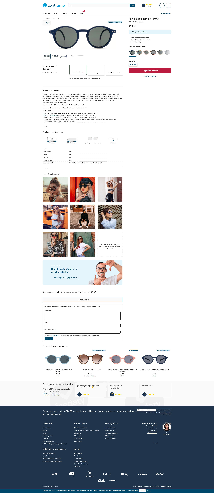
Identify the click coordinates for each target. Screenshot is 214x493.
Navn (46, 322)
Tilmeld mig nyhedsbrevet (163, 410)
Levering (45, 433)
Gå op (56, 486)
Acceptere (142, 491)
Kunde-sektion (78, 441)
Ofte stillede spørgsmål (80, 428)
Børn (54, 18)
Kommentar (48, 310)
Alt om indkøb (47, 428)
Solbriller (48, 18)
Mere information (132, 491)
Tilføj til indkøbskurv (150, 70)
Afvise (148, 491)
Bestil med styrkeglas (150, 76)
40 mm (134, 65)
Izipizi (58, 18)
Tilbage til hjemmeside (48, 486)
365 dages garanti (79, 438)
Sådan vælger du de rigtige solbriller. (65, 278)
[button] (47, 56)
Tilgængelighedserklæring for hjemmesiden (86, 430)
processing (55, 335)
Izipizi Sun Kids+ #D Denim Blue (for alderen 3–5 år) (154, 370)
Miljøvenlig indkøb (110, 438)
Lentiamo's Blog (78, 458)
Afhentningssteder (48, 436)
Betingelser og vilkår (48, 441)
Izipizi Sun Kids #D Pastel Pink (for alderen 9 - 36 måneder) (122, 370)
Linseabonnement (110, 428)
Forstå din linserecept (49, 453)
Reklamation (77, 433)
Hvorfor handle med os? (81, 464)
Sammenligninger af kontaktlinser (52, 461)
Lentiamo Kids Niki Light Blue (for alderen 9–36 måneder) (58, 370)
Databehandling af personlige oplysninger (54, 444)
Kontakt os (77, 466)
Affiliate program (110, 436)
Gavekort (45, 438)
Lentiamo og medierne (80, 461)
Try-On (48, 23)
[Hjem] (43, 18)
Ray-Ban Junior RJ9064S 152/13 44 (90, 369)
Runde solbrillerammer (51, 115)
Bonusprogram (109, 430)
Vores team (77, 456)
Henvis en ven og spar (111, 433)
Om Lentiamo (78, 453)
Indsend (48, 339)
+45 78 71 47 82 (152, 431)
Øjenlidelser (46, 456)
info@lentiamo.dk (152, 433)
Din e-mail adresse (50, 329)
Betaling (45, 430)
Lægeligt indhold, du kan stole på (52, 458)
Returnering (77, 436)
